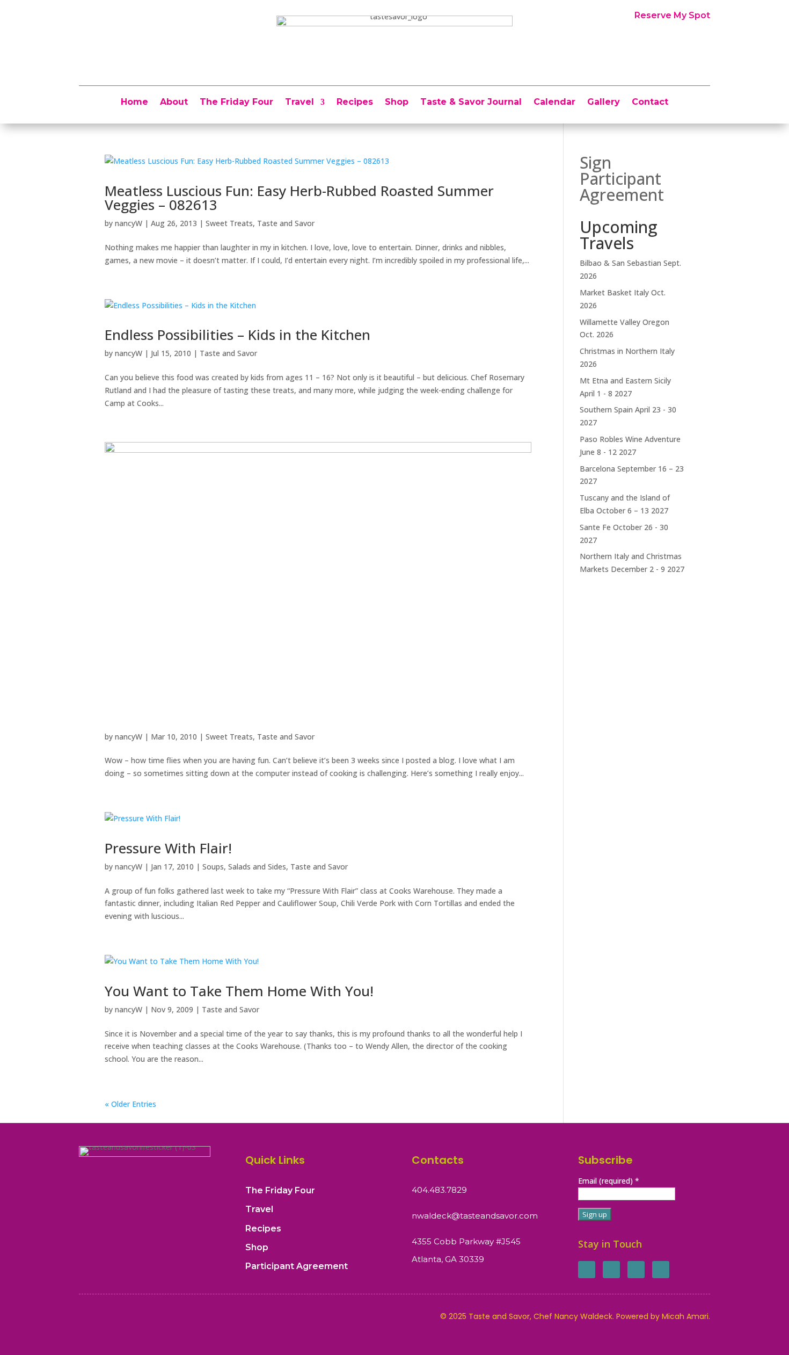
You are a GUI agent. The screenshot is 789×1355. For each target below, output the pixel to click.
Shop (396, 102)
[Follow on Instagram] (636, 1269)
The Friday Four (236, 102)
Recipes (355, 102)
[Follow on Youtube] (660, 1269)
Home (134, 102)
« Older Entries (130, 1104)
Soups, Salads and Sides (244, 866)
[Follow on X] (611, 1269)
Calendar (554, 102)
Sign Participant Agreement (622, 178)
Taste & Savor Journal (471, 102)
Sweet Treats (229, 223)
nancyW (128, 223)
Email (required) (608, 1181)
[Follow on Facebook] (586, 1269)
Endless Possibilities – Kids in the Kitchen (237, 334)
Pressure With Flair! (168, 848)
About (174, 102)
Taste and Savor (286, 223)
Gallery (603, 102)
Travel (299, 102)
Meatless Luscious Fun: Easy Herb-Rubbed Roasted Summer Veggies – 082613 (299, 197)
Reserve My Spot (672, 15)
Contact (650, 102)
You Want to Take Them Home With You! (239, 991)
